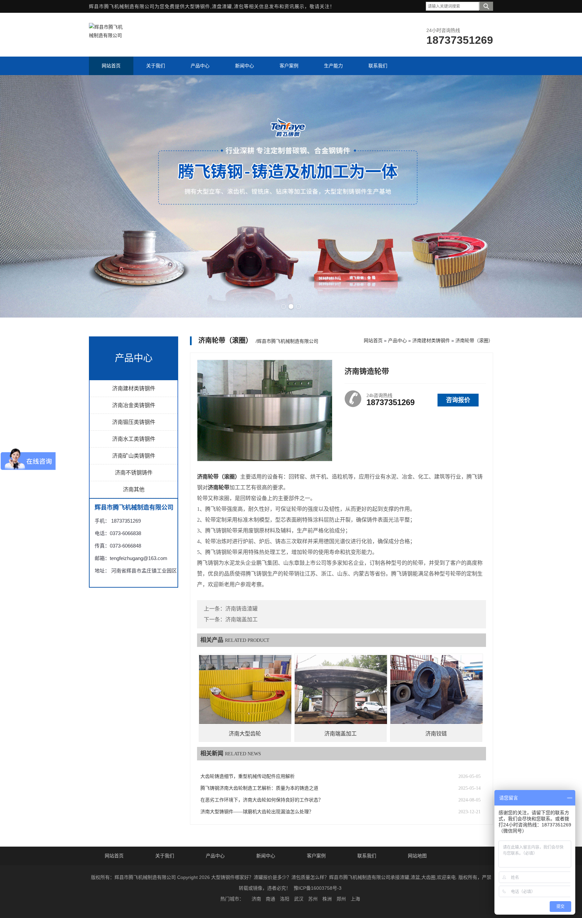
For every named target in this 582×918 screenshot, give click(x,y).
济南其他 (133, 489)
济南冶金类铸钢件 (133, 405)
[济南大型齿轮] (245, 689)
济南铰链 (436, 733)
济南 (256, 898)
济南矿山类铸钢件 (133, 456)
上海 (355, 898)
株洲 (327, 898)
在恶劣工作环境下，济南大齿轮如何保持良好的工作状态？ (261, 799)
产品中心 (397, 340)
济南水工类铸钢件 (133, 439)
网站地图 (417, 855)
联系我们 (366, 855)
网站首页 (373, 340)
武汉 (298, 898)
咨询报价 (458, 400)
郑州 (341, 898)
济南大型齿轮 (245, 733)
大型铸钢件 (197, 6)
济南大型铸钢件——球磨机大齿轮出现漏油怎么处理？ (257, 811)
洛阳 (284, 898)
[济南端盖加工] (341, 689)
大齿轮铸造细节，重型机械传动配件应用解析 (247, 776)
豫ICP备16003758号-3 (318, 888)
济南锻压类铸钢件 (133, 422)
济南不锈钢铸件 (134, 473)
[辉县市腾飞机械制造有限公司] (106, 35)
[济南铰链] (436, 689)
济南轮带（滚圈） (474, 340)
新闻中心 (265, 855)
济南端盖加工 (241, 619)
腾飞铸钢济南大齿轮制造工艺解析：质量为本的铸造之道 (259, 788)
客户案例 (316, 855)
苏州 (313, 898)
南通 (270, 898)
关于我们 (164, 855)
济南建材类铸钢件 (133, 388)
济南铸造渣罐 (241, 609)
